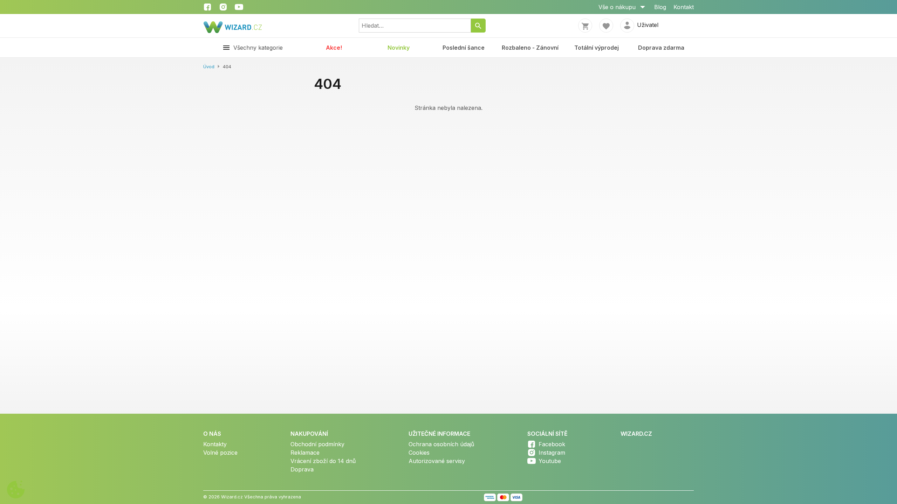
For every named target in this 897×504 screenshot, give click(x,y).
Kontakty (215, 444)
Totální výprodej (596, 47)
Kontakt (683, 7)
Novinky (399, 47)
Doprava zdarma (661, 47)
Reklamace (305, 452)
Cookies (419, 452)
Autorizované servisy (437, 460)
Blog (660, 7)
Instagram (552, 452)
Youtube (550, 460)
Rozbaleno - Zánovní (530, 47)
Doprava (302, 469)
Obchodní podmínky (317, 444)
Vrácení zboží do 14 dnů (323, 460)
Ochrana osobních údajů (441, 444)
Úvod (208, 66)
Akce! (334, 47)
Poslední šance (464, 47)
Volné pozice (220, 452)
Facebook (552, 444)
